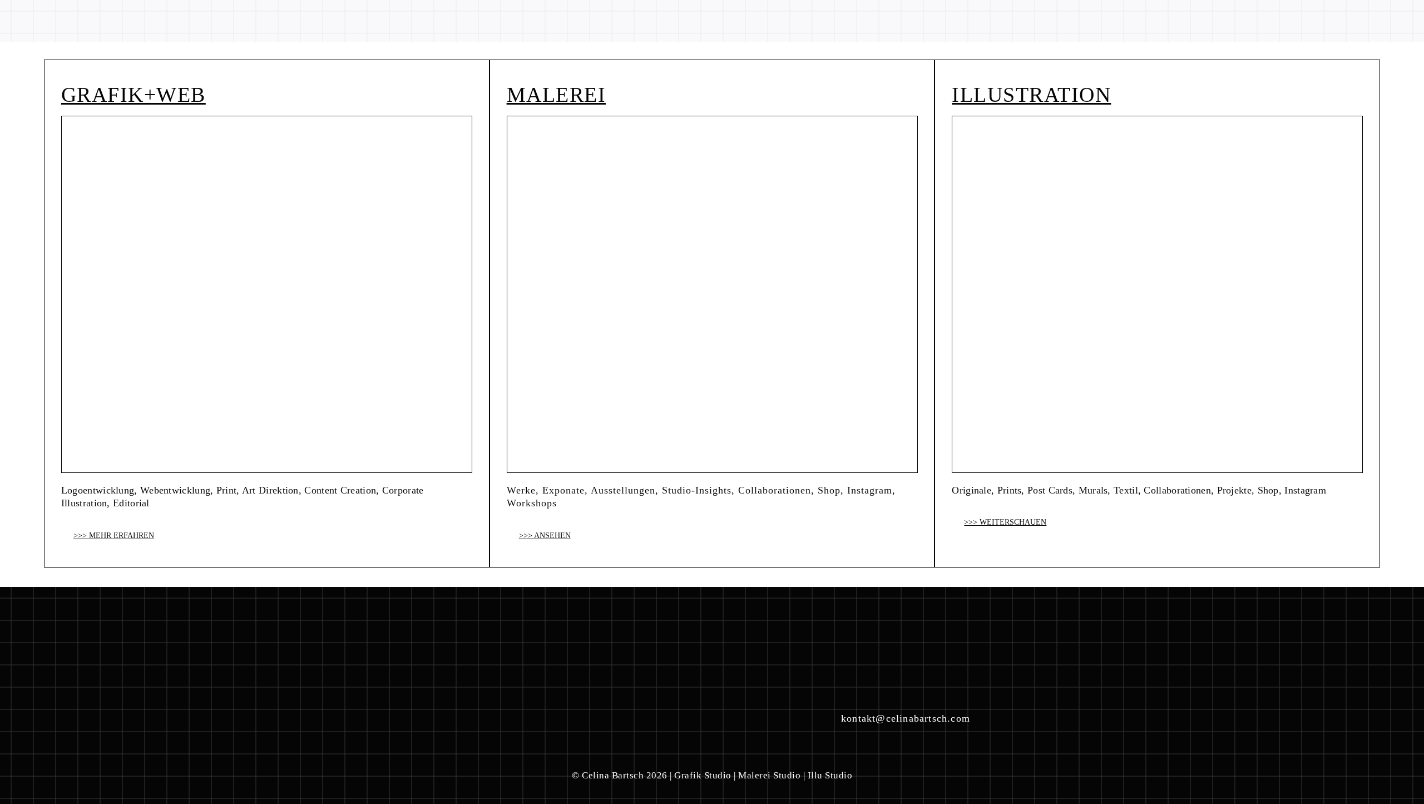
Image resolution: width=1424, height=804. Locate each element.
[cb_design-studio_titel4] (712, 120)
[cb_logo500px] (113, 12)
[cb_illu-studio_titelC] (1157, 120)
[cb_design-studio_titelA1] (267, 120)
